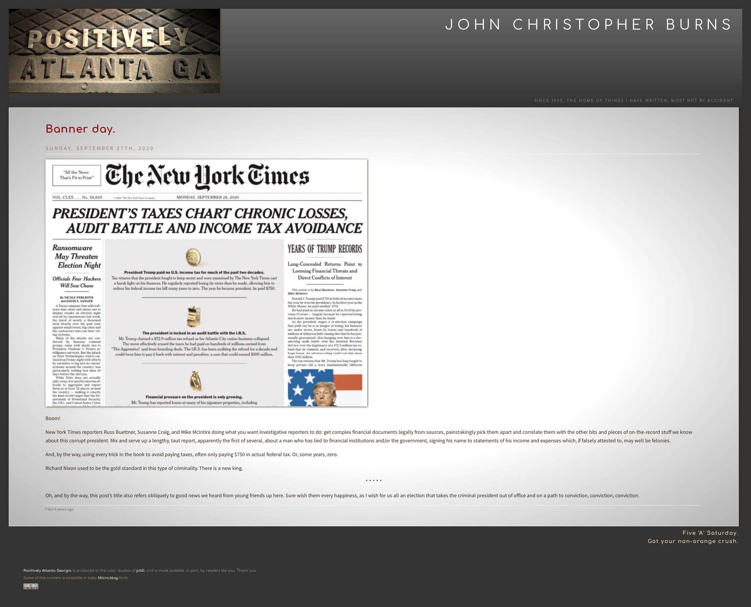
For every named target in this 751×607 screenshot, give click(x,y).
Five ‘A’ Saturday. (711, 533)
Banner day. (80, 129)
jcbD (140, 571)
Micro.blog (108, 578)
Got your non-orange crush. (693, 541)
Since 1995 (549, 101)
